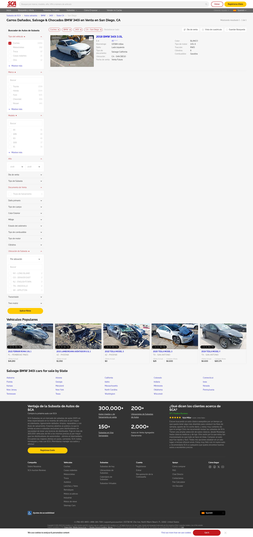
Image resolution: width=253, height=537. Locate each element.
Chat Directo (177, 474)
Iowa (205, 382)
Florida (10, 382)
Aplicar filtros (25, 311)
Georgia (59, 382)
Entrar (217, 4)
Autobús (67, 482)
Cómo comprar (178, 466)
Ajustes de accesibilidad (43, 513)
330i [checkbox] (15, 142)
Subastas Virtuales (51, 10)
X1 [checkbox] (14, 147)
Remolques (69, 490)
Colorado (158, 378)
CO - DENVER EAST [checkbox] (22, 277)
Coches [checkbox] (16, 43)
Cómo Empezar (91, 10)
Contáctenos (177, 478)
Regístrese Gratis (47, 450)
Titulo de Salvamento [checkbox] (22, 194)
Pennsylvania (208, 390)
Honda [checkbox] (16, 91)
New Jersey (12, 390)
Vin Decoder (177, 486)
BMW (43, 16)
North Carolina (111, 390)
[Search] (206, 4)
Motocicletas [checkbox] (18, 47)
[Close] (225, 533)
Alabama (10, 378)
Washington (110, 394)
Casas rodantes (70, 470)
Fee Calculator (178, 482)
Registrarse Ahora (235, 4)
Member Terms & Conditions (98, 527)
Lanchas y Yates (71, 486)
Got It (207, 533)
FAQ (174, 470)
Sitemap (110, 527)
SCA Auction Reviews (37, 470)
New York (60, 390)
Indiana (157, 382)
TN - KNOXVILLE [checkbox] (20, 286)
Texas (58, 394)
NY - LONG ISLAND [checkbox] (21, 273)
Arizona (59, 378)
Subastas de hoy (107, 466)
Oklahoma (158, 390)
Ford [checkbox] (15, 95)
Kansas (10, 386)
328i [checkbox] (15, 134)
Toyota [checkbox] (16, 86)
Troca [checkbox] (15, 51)
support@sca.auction (113, 522)
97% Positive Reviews (178, 413)
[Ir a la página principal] (11, 4)
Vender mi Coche (114, 10)
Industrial (68, 498)
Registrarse (141, 466)
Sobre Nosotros (34, 466)
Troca (66, 478)
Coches (53, 29)
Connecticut (208, 378)
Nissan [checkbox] (16, 103)
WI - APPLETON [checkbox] (20, 290)
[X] (218, 467)
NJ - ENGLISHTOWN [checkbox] (22, 282)
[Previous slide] (51, 30)
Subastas (71, 10)
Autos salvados (30, 16)
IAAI (182, 527)
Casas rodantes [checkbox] (19, 56)
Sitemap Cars (70, 505)
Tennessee (11, 394)
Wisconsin (158, 394)
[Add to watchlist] (91, 38)
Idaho (107, 382)
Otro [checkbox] (15, 60)
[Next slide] (177, 30)
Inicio (9, 10)
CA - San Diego (92, 29)
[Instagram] (210, 466)
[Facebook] (214, 466)
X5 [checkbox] (14, 130)
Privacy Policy (68, 527)
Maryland (60, 386)
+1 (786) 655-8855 (81, 522)
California (109, 378)
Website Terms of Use (79, 527)
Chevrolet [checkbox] (17, 99)
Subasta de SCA (14, 16)
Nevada (206, 386)
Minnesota (158, 386)
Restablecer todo (111, 29)
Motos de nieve (70, 501)
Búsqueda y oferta (26, 10)
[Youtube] (222, 466)
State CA (60, 16)
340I (51, 16)
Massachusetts (111, 386)
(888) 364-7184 (96, 522)
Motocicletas (69, 474)
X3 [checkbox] (14, 138)
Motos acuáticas (71, 494)
